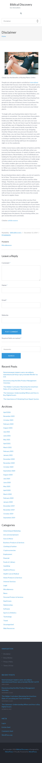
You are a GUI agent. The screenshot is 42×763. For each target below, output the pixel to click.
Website (5, 315)
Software (6, 609)
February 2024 (8, 424)
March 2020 (7, 494)
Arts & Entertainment (11, 535)
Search (11, 356)
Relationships (8, 605)
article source (13, 220)
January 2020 (8, 502)
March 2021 (7, 447)
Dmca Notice (7, 658)
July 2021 (6, 432)
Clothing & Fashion (10, 546)
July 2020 (6, 479)
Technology (7, 617)
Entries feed (6, 727)
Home (4, 36)
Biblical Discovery (22, 749)
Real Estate (7, 601)
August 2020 (8, 475)
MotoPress (9, 752)
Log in (4, 723)
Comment (5, 263)
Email (4, 300)
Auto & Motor (8, 539)
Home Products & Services (12, 578)
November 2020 (9, 463)
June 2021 (7, 436)
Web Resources (9, 628)
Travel (5, 620)
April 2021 (7, 443)
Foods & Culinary (9, 562)
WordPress (33, 752)
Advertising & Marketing (11, 531)
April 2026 (7, 412)
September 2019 (9, 518)
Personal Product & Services (13, 597)
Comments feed (7, 731)
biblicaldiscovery (15, 233)
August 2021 (8, 428)
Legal (5, 585)
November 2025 (9, 416)
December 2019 (9, 506)
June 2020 (7, 482)
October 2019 (8, 514)
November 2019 (9, 510)
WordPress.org (7, 735)
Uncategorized (8, 624)
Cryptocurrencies (9, 550)
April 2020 (7, 490)
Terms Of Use (8, 665)
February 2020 (8, 498)
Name (4, 285)
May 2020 (6, 486)
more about (34, 82)
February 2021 (8, 451)
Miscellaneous (7, 245)
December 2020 (9, 459)
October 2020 (8, 467)
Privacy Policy (8, 662)
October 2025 (8, 420)
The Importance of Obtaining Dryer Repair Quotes (21, 399)
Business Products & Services (13, 542)
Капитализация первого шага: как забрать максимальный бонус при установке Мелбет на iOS (20, 374)
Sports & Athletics (9, 613)
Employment (7, 554)
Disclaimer (7, 654)
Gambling (6, 566)
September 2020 (9, 471)
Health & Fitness (9, 570)
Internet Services (9, 581)
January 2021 (8, 455)
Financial (6, 558)
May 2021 (6, 440)
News (5, 593)
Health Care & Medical (11, 574)
